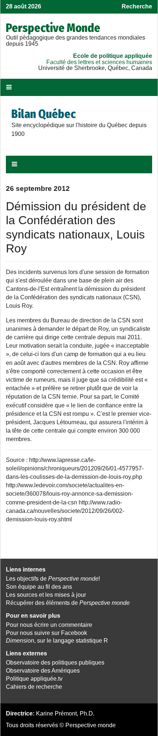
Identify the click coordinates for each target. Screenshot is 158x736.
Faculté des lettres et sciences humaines (99, 62)
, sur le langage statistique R (57, 640)
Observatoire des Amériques (43, 670)
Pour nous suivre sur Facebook (46, 633)
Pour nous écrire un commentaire (49, 625)
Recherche (137, 6)
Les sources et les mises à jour (46, 595)
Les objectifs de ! (53, 579)
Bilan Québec (43, 114)
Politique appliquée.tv (34, 679)
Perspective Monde (53, 28)
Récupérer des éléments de (68, 603)
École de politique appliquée (112, 56)
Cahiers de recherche (34, 687)
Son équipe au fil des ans (39, 587)
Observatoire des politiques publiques (55, 662)
